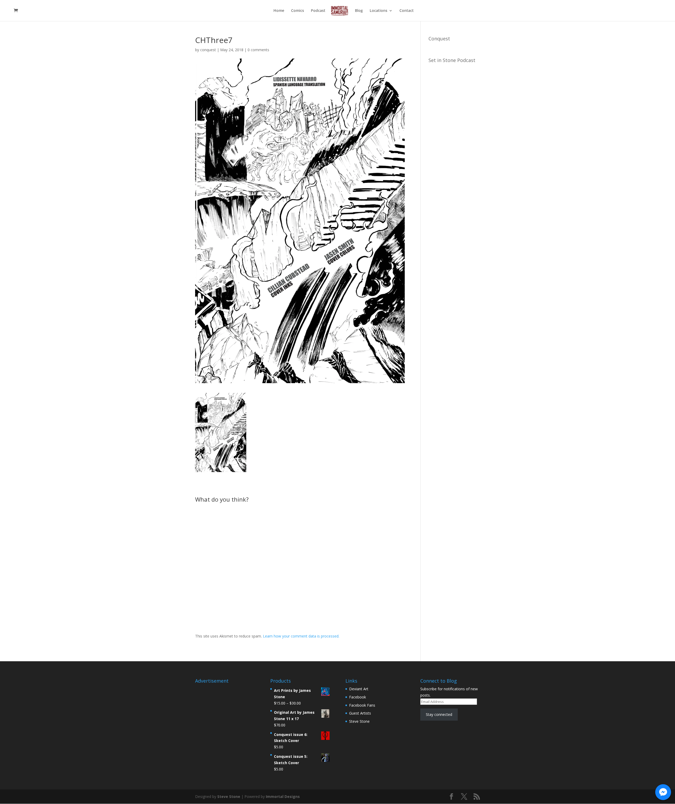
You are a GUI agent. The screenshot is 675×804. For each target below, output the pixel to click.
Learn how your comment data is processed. (301, 636)
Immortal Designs (283, 796)
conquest (208, 49)
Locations (378, 11)
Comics (297, 11)
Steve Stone (359, 721)
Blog (359, 11)
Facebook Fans (362, 705)
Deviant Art (358, 688)
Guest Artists (360, 713)
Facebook (357, 697)
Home (278, 11)
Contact (406, 11)
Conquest (439, 38)
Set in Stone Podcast (451, 60)
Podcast (318, 11)
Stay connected (439, 714)
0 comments (258, 49)
